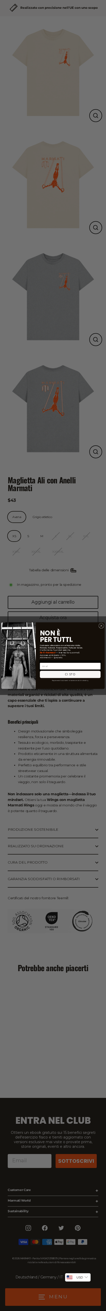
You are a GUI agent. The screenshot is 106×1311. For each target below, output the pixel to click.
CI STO (70, 674)
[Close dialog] (101, 625)
